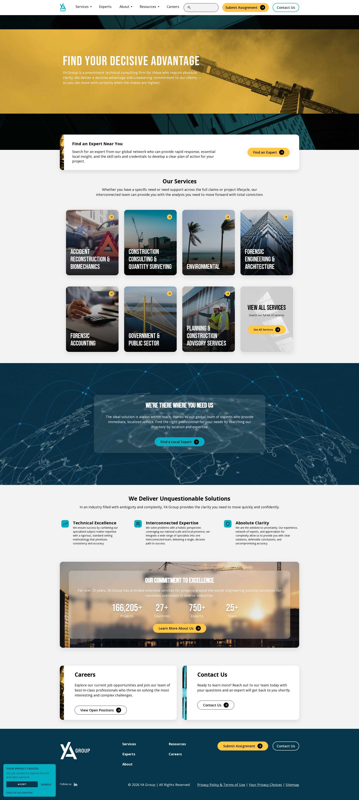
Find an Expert (265, 152)
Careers (173, 6)
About (124, 6)
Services (82, 6)
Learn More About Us (176, 628)
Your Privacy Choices (265, 784)
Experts (105, 6)
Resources (148, 6)
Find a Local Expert (176, 442)
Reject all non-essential (19, 792)
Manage (46, 784)
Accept (22, 784)
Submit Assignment (241, 7)
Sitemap (292, 784)
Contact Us (286, 7)
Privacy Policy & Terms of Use (221, 784)
